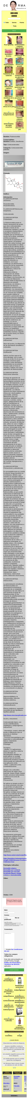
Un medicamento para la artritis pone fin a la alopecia (13, 1059)
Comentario (8, 929)
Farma (21, 22)
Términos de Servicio (11, 964)
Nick (5, 910)
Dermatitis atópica (10, 868)
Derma (14, 22)
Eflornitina (6, 1083)
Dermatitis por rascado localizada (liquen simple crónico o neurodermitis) (12, 873)
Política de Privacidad (12, 962)
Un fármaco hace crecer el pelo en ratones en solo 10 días (13, 1064)
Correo (6, 915)
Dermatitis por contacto (12, 870)
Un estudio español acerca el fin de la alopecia (13, 1054)
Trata (14, 26)
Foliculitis (16, 1086)
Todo (7, 22)
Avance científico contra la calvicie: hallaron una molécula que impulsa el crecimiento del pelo (13, 1048)
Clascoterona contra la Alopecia (13, 1043)
